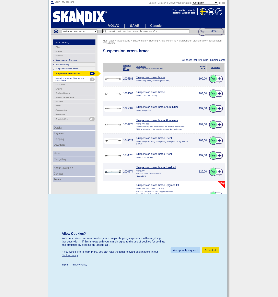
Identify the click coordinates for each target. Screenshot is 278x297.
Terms (57, 179)
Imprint (65, 264)
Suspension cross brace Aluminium (157, 106)
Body (58, 106)
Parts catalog (61, 42)
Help (222, 3)
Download (59, 144)
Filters (58, 47)
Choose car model (56, 31)
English (152, 3)
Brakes (59, 51)
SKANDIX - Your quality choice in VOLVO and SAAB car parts (138, 17)
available (215, 67)
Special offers (62, 119)
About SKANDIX (63, 167)
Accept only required (185, 250)
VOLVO (113, 25)
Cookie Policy (70, 255)
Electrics (59, 101)
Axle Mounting (62, 64)
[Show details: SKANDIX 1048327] (113, 142)
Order (214, 31)
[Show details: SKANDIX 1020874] (113, 174)
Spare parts (123, 40)
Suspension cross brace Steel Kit (156, 167)
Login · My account (64, 2)
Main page (109, 40)
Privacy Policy (79, 264)
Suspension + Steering (66, 60)
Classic (156, 25)
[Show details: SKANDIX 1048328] (113, 157)
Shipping (59, 139)
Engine (59, 89)
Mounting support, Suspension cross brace (70, 79)
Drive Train (61, 84)
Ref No (126, 69)
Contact (58, 173)
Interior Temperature (65, 97)
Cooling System (63, 93)
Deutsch (162, 3)
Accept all (211, 250)
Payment (59, 133)
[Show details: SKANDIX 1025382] (113, 110)
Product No (127, 66)
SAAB (135, 25)
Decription (141, 66)
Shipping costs (217, 60)
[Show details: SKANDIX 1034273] (113, 126)
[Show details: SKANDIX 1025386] (113, 95)
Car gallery (60, 159)
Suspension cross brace (67, 69)
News (57, 153)
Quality (58, 127)
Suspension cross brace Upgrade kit (157, 185)
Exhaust (59, 56)
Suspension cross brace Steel (154, 138)
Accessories (61, 110)
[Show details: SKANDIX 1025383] (113, 81)
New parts (60, 114)
